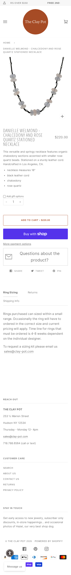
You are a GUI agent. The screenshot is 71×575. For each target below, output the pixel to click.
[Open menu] (9, 22)
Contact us (11, 479)
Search (8, 468)
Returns (9, 484)
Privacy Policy (13, 490)
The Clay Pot (17, 541)
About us (9, 473)
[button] (10, 553)
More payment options (17, 243)
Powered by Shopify (49, 541)
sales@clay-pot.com (19, 351)
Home (6, 43)
